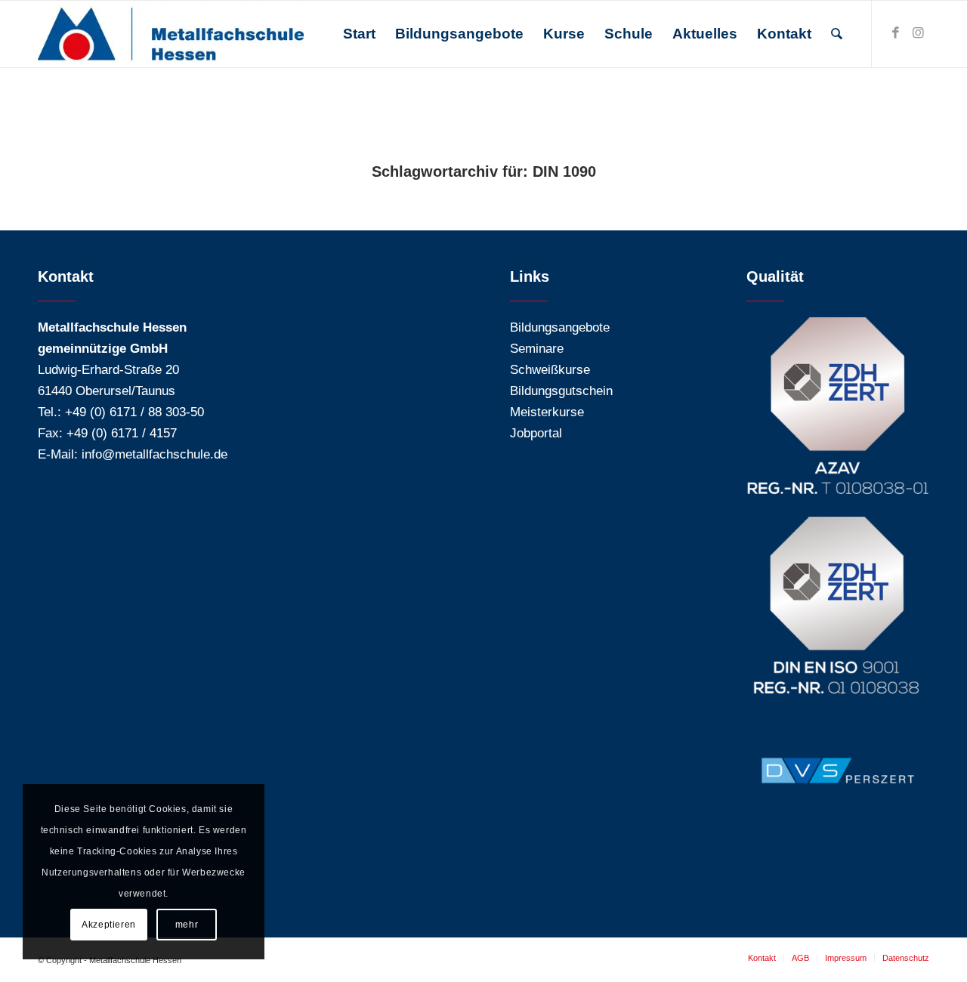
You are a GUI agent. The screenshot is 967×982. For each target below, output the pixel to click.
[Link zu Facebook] (895, 33)
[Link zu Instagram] (918, 33)
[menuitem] (359, 34)
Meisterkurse (547, 412)
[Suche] (836, 34)
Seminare (537, 348)
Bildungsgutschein (561, 391)
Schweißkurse (550, 370)
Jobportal (536, 433)
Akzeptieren (109, 924)
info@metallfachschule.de (154, 454)
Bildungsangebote (560, 327)
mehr (186, 924)
